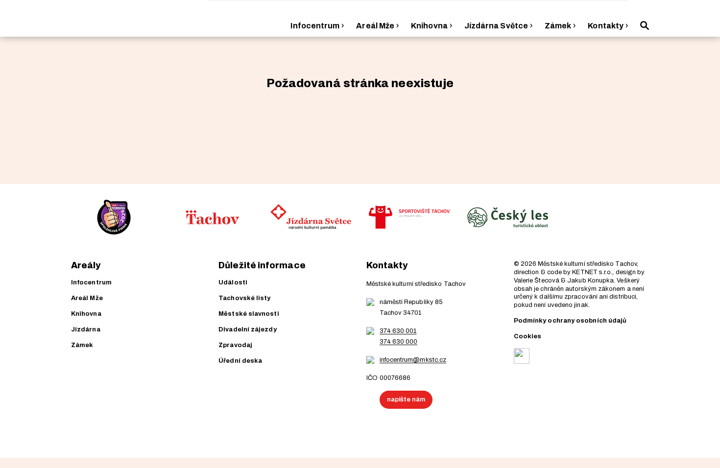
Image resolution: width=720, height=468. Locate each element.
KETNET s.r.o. (592, 272)
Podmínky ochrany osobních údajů (570, 320)
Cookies (528, 336)
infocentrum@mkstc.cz (413, 359)
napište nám (406, 399)
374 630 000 (399, 341)
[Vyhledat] (644, 25)
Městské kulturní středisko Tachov (587, 263)
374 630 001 (398, 331)
